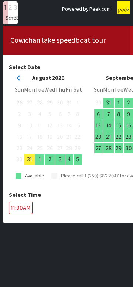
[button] (5, 12)
